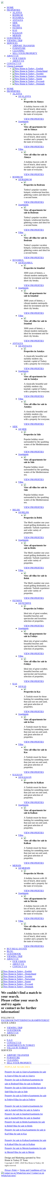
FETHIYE (17, 28)
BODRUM (17, 15)
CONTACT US (14, 63)
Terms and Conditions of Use (33, 1170)
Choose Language (15, 66)
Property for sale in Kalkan (17, 1140)
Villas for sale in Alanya (24, 1076)
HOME (10, 7)
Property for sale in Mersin (16, 1148)
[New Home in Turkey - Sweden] (27, 73)
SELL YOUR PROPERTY (24, 53)
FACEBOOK (7, 1020)
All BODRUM (25, 179)
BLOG (10, 951)
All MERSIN (24, 868)
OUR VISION (19, 58)
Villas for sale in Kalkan (24, 1144)
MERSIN (16, 35)
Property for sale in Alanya (17, 1072)
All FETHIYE (24, 603)
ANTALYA (17, 20)
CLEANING (18, 51)
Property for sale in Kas (15, 1130)
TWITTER (19, 1020)
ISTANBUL (18, 17)
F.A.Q (9, 1040)
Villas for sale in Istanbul (29, 1118)
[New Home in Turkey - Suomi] (27, 79)
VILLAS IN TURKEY (17, 1048)
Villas (20, 149)
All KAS (22, 686)
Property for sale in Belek (16, 1122)
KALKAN (17, 33)
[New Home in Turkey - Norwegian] (29, 76)
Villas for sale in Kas (17, 1134)
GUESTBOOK (14, 38)
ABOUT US (12, 56)
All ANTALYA (25, 346)
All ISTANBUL (25, 262)
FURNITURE (19, 48)
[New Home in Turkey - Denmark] (28, 84)
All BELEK (23, 512)
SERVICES (12, 43)
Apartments (23, 121)
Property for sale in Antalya (17, 1106)
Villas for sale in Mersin (23, 1152)
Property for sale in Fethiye (17, 1095)
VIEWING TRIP (14, 40)
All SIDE (22, 429)
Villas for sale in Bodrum (29, 1083)
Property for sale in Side (15, 1087)
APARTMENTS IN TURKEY (21, 1045)
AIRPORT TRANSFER (23, 45)
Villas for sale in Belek (22, 1126)
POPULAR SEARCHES (17, 1067)
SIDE (15, 23)
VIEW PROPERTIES (34, 119)
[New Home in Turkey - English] (27, 68)
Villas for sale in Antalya (29, 1110)
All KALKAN (24, 777)
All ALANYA (24, 96)
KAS (14, 30)
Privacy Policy (11, 1170)
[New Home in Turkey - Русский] (28, 81)
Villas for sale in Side (18, 1091)
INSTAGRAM (30, 1020)
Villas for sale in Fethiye (24, 1099)
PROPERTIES (13, 10)
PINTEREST (43, 1020)
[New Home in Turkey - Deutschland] (29, 71)
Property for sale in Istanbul (17, 1114)
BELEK (16, 25)
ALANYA (17, 12)
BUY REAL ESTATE (17, 948)
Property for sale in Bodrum (17, 1080)
